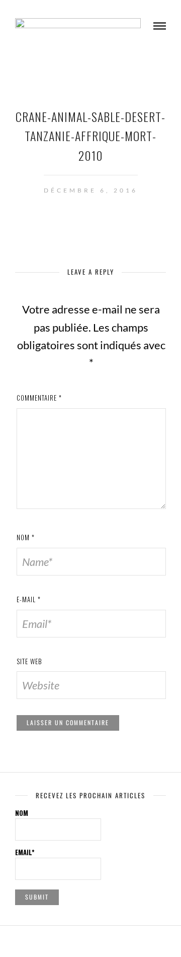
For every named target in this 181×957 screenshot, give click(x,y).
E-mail (29, 599)
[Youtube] (90, 941)
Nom (26, 537)
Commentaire (39, 398)
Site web (29, 661)
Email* (25, 852)
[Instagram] (104, 941)
